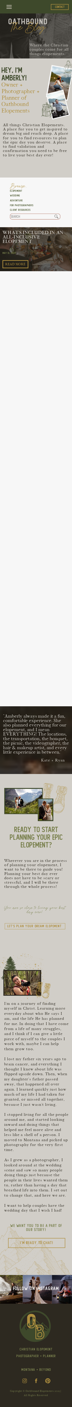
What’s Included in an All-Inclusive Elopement (33, 237)
